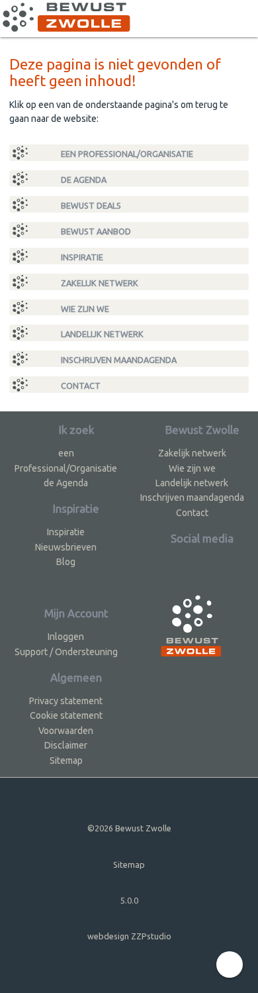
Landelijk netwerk (101, 334)
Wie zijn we (84, 308)
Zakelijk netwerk (98, 282)
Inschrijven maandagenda (118, 359)
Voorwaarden (65, 730)
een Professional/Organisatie (126, 153)
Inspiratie (81, 257)
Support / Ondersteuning (66, 652)
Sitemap (66, 760)
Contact (80, 385)
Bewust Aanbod (95, 231)
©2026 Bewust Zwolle (129, 828)
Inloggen (66, 636)
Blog (65, 561)
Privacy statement (66, 701)
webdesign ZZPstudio (129, 936)
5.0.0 (129, 900)
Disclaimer (65, 745)
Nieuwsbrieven (66, 547)
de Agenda (83, 179)
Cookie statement (66, 715)
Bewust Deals (90, 205)
